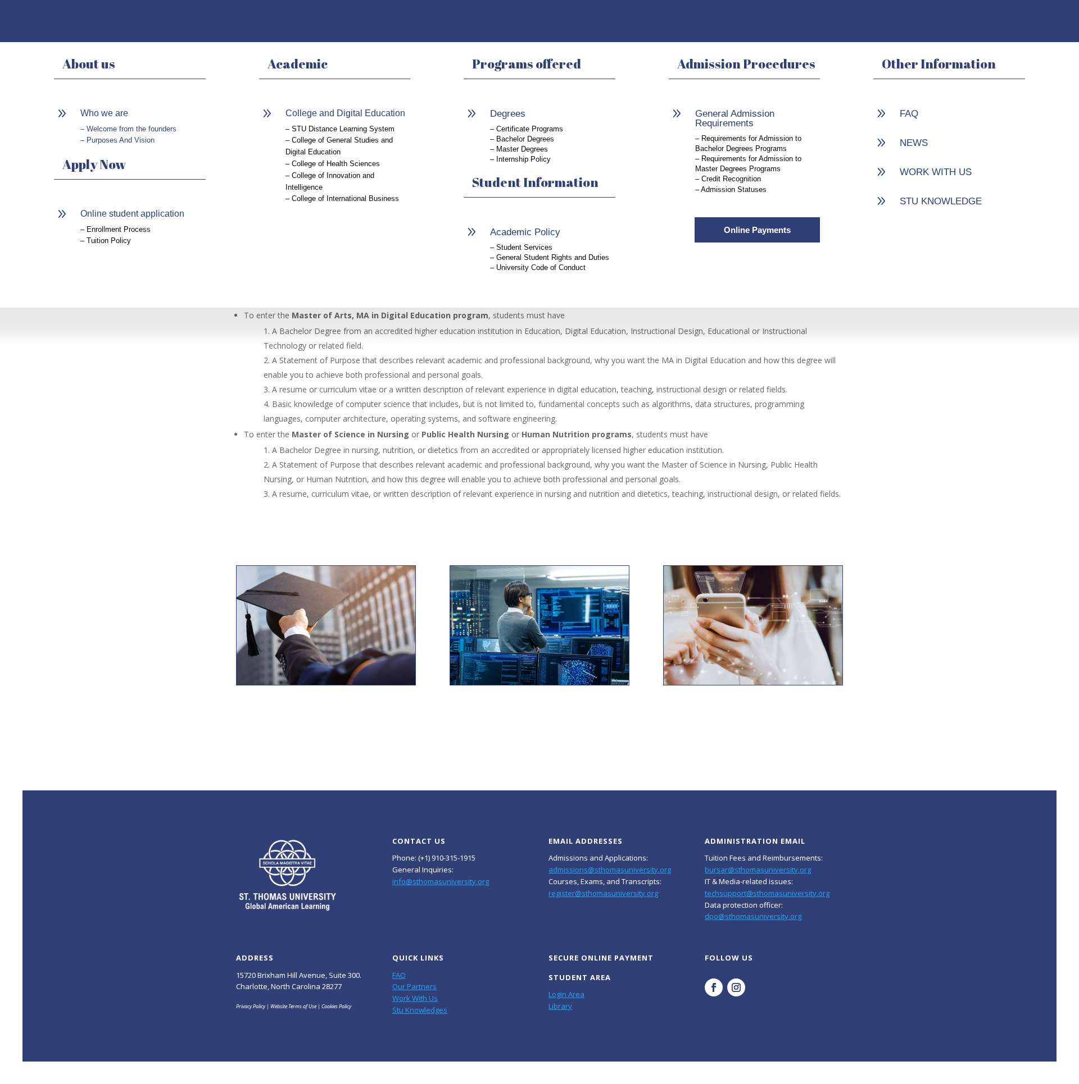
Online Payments (757, 230)
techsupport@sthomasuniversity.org (767, 893)
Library (560, 1006)
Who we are (104, 113)
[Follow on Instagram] (736, 987)
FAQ (399, 975)
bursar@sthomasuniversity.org (758, 870)
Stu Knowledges (419, 1010)
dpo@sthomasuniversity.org (753, 916)
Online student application (132, 213)
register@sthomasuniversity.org (603, 893)
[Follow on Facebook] (714, 987)
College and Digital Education (345, 113)
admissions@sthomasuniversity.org (609, 870)
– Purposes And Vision (117, 140)
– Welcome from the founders (128, 129)
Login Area (566, 994)
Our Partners (414, 986)
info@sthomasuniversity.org (440, 881)
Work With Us (415, 998)
